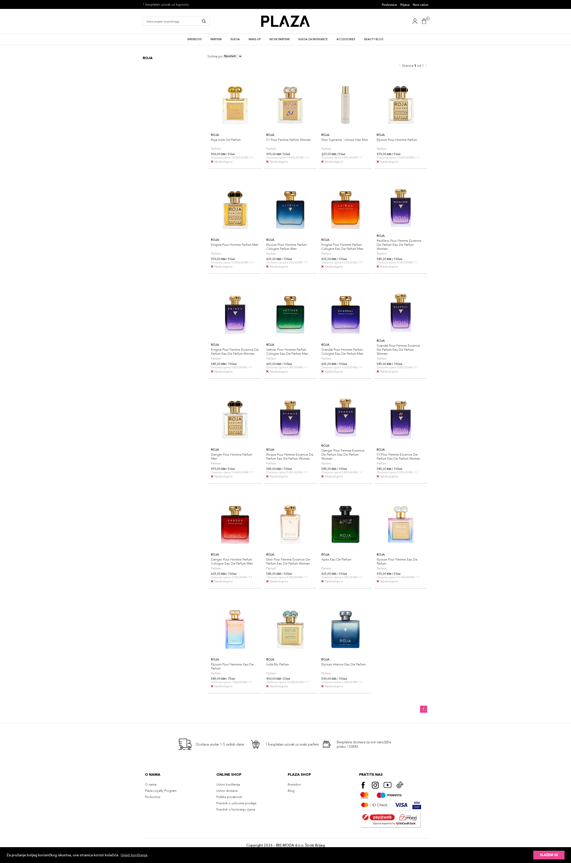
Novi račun (420, 5)
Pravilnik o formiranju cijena (235, 809)
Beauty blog (373, 39)
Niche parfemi (279, 39)
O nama (150, 784)
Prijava (405, 5)
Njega (235, 39)
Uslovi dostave (227, 791)
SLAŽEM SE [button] (549, 855)
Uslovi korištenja (228, 784)
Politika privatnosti (229, 797)
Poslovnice (389, 5)
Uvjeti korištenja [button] (134, 855)
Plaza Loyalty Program (160, 791)
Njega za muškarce (313, 39)
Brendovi (195, 39)
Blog (291, 791)
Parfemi (216, 39)
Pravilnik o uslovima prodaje (236, 803)
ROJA (148, 58)
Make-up (255, 39)
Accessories (346, 39)
